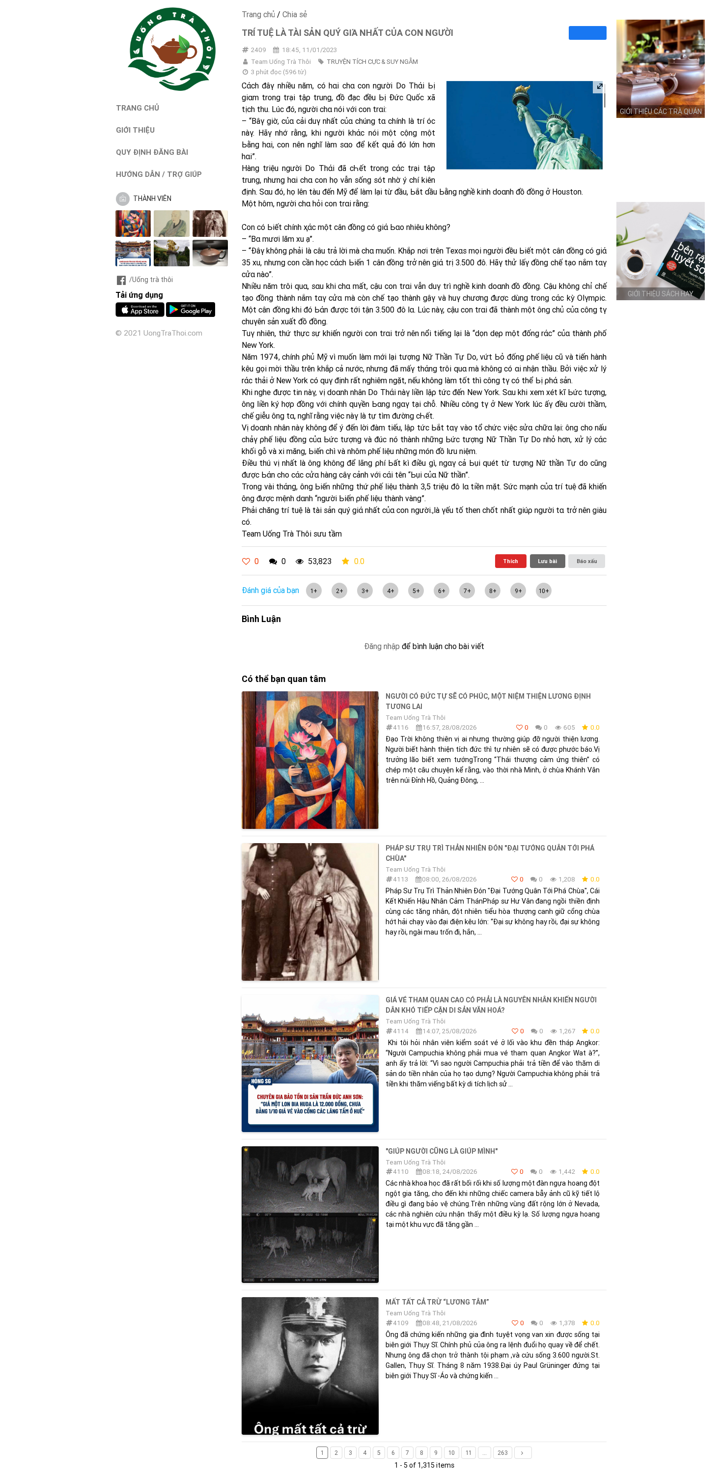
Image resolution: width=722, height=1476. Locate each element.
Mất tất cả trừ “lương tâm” (437, 1302)
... (484, 1452)
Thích (510, 561)
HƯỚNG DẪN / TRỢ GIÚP (159, 174)
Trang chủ (258, 14)
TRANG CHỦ (137, 108)
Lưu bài (547, 561)
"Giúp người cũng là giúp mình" (442, 1151)
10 (451, 1452)
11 (469, 1452)
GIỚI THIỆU (135, 130)
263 (503, 1452)
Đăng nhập (382, 646)
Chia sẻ (294, 14)
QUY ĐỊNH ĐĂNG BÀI (152, 152)
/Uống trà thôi (151, 279)
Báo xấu (587, 561)
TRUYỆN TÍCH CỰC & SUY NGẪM (372, 61)
